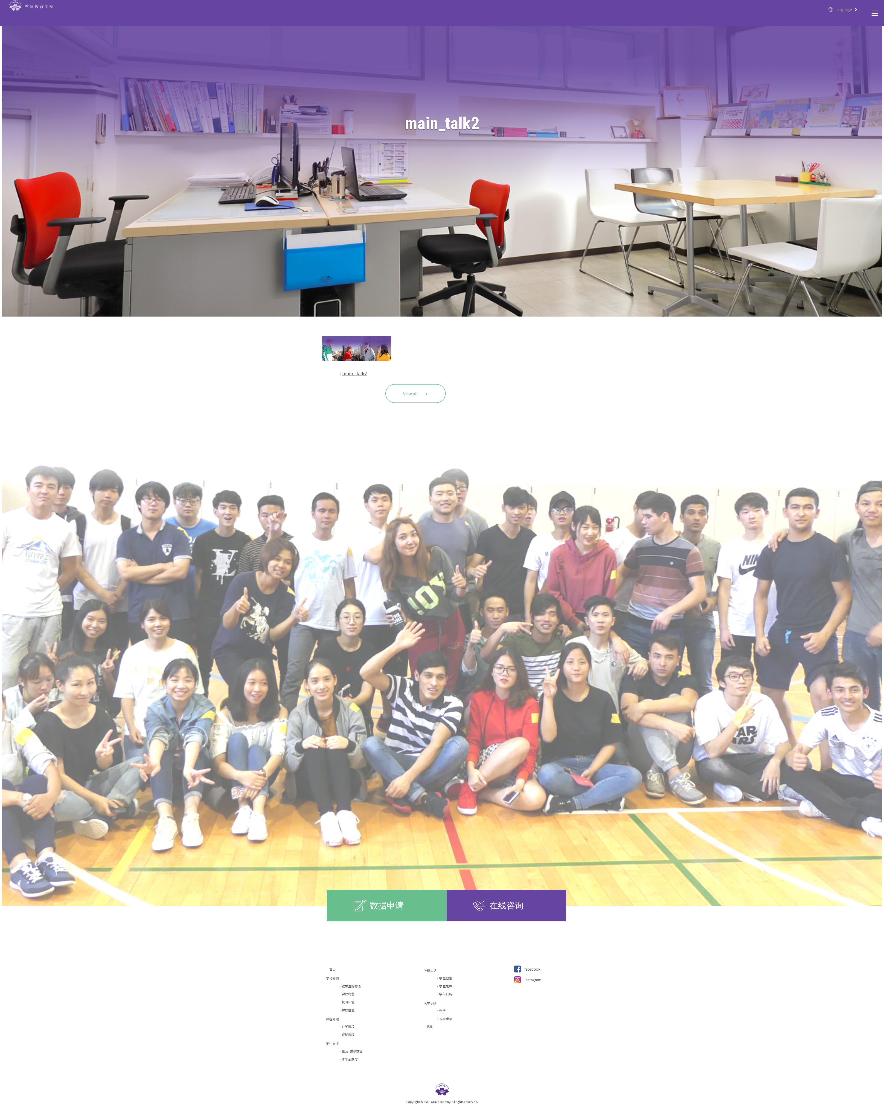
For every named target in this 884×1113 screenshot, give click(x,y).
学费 (442, 1011)
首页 (334, 969)
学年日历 (445, 994)
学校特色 (348, 994)
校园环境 (348, 1002)
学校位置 (348, 1010)
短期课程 (348, 1035)
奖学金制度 (350, 1059)
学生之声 (445, 986)
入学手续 (445, 1019)
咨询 (431, 1027)
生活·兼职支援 (352, 1051)
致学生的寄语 (351, 986)
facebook (532, 969)
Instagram (532, 979)
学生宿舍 (445, 978)
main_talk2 (354, 373)
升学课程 (348, 1027)
